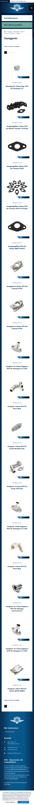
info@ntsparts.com (13, 747)
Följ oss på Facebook (14, 753)
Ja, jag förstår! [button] (23, 802)
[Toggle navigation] (32, 8)
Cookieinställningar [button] (10, 802)
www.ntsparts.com (13, 749)
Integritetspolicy (10, 731)
